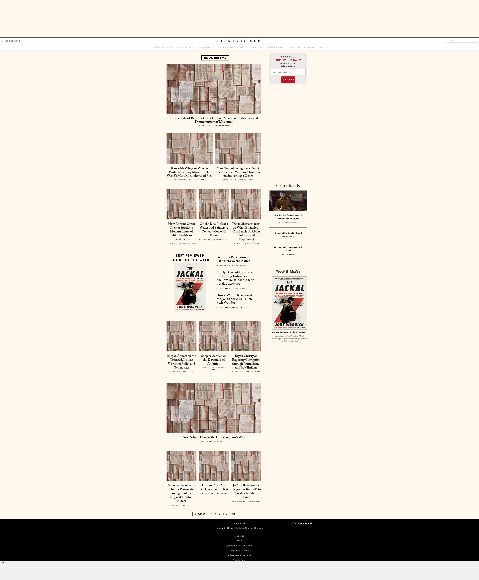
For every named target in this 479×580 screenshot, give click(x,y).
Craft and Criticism (164, 47)
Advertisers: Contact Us (239, 555)
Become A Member (225, 47)
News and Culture (205, 47)
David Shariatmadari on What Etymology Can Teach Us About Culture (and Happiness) (246, 232)
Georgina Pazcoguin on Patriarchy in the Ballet (233, 259)
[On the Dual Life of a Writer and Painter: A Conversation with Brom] (214, 203)
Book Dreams (215, 58)
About (239, 540)
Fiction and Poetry (185, 47)
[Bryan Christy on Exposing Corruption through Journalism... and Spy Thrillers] (246, 336)
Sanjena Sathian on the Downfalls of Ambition (214, 360)
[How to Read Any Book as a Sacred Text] (214, 465)
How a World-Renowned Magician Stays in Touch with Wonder (234, 299)
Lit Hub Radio (243, 47)
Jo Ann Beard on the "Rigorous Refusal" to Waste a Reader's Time (246, 491)
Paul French (289, 237)
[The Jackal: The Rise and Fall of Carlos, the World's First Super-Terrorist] (190, 287)
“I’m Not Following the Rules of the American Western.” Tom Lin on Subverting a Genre (238, 172)
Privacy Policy (239, 560)
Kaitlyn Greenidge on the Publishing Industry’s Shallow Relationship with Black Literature (235, 278)
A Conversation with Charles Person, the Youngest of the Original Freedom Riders (181, 493)
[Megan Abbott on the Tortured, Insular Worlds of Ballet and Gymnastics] (181, 336)
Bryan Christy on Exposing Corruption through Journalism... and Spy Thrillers (246, 362)
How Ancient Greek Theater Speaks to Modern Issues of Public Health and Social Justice (181, 232)
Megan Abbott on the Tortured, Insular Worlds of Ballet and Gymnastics (181, 362)
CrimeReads (309, 47)
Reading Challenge (277, 47)
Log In (321, 47)
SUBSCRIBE (288, 80)
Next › (233, 514)
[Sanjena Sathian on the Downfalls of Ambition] (214, 336)
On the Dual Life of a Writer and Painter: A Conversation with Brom (214, 230)
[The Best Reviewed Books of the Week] (289, 303)
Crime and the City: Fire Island (288, 233)
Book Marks (294, 47)
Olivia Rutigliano (289, 222)
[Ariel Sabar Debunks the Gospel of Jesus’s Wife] (214, 407)
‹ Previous (199, 514)
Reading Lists (258, 47)
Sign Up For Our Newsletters (239, 545)
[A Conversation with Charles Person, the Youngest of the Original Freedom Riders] (181, 465)
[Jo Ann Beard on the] (246, 465)
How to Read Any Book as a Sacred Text (214, 487)
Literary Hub (239, 41)
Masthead (239, 535)
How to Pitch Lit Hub (239, 550)
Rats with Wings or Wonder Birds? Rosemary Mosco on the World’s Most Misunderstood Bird (189, 172)
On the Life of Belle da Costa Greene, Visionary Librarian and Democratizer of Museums (214, 120)
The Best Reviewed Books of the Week (289, 332)
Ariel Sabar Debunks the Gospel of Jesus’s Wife (214, 437)
